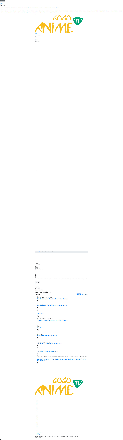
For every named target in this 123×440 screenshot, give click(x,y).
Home (2, 7)
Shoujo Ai (10, 12)
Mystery (88, 10)
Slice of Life (26, 12)
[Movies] (62, 119)
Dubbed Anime (14, 7)
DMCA (38, 433)
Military (80, 10)
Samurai (112, 10)
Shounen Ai (20, 12)
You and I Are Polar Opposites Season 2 (49, 343)
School (117, 10)
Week (82, 294)
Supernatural (46, 12)
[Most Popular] (62, 221)
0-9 (37, 400)
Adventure (6, 10)
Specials (57, 7)
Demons (24, 10)
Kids (63, 10)
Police (97, 10)
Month (86, 294)
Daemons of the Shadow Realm (47, 336)
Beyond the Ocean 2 (42, 271)
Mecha (76, 10)
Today (79, 294)
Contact (38, 434)
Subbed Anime (7, 7)
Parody (93, 10)
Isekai (57, 10)
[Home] (62, 67)
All (37, 397)
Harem (44, 10)
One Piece (40, 313)
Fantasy (36, 10)
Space (31, 12)
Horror (53, 10)
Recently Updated (27, 7)
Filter (36, 33)
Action (2, 10)
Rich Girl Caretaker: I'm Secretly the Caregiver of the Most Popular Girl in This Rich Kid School (61, 360)
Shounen (15, 12)
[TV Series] (62, 170)
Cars (11, 10)
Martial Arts (72, 10)
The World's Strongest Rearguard (47, 351)
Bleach (39, 328)
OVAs (50, 7)
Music (85, 10)
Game (40, 10)
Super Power (40, 12)
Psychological (102, 10)
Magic (67, 10)
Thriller (51, 12)
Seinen (2, 12)
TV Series (45, 7)
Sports (35, 12)
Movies (41, 7)
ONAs (53, 7)
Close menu (3, 0)
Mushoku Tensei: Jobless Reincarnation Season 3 (52, 305)
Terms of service (40, 432)
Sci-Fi (121, 10)
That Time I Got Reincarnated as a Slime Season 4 (53, 320)
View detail (37, 282)
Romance (108, 10)
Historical (48, 10)
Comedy (14, 10)
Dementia (19, 10)
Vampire (55, 12)
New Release (20, 7)
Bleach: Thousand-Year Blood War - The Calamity (52, 299)
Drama (28, 10)
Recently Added (35, 7)
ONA (40, 251)
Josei (60, 10)
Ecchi (32, 10)
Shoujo (6, 12)
